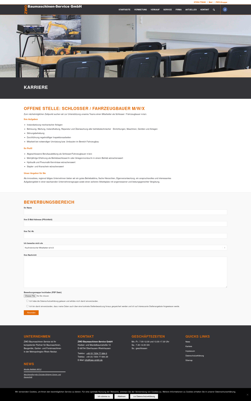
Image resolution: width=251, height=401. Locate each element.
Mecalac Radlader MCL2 (32, 369)
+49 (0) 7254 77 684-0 (96, 353)
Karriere (188, 346)
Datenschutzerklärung (194, 355)
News (187, 341)
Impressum (190, 351)
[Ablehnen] (247, 394)
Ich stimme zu (104, 396)
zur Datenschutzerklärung (144, 396)
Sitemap (188, 360)
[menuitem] (199, 2)
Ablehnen (122, 396)
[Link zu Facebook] (225, 9)
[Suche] (214, 10)
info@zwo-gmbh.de (94, 360)
